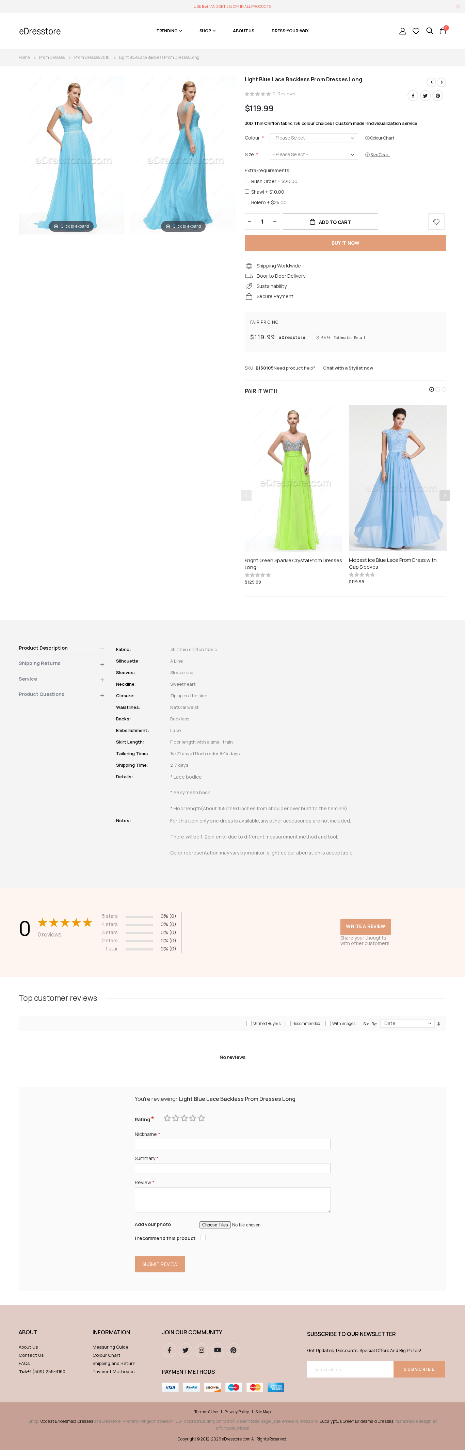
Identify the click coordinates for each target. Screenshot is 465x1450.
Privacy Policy (236, 1412)
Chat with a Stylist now (348, 368)
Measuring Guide (110, 1347)
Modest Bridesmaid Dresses (66, 1421)
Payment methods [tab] (188, 1371)
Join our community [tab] (192, 1332)
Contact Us (31, 1355)
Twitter (425, 95)
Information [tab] (111, 1332)
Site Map (263, 1412)
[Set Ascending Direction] (438, 1024)
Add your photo (153, 1224)
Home (24, 57)
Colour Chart (107, 1355)
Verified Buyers (266, 1023)
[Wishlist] (416, 31)
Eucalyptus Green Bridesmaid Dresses (357, 1421)
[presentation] (444, 495)
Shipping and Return (114, 1363)
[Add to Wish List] (436, 221)
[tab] (61, 649)
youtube (217, 1350)
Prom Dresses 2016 (92, 57)
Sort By (369, 1024)
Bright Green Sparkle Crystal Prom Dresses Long (293, 564)
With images (343, 1023)
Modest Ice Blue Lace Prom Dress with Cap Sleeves (393, 563)
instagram (201, 1350)
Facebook (412, 95)
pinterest (233, 1350)
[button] (432, 389)
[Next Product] (441, 82)
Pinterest (437, 95)
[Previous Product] (431, 82)
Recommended (306, 1023)
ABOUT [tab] (28, 1332)
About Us (28, 1347)
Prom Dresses (52, 57)
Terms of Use (206, 1412)
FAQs (24, 1363)
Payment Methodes (113, 1371)
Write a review (365, 926)
